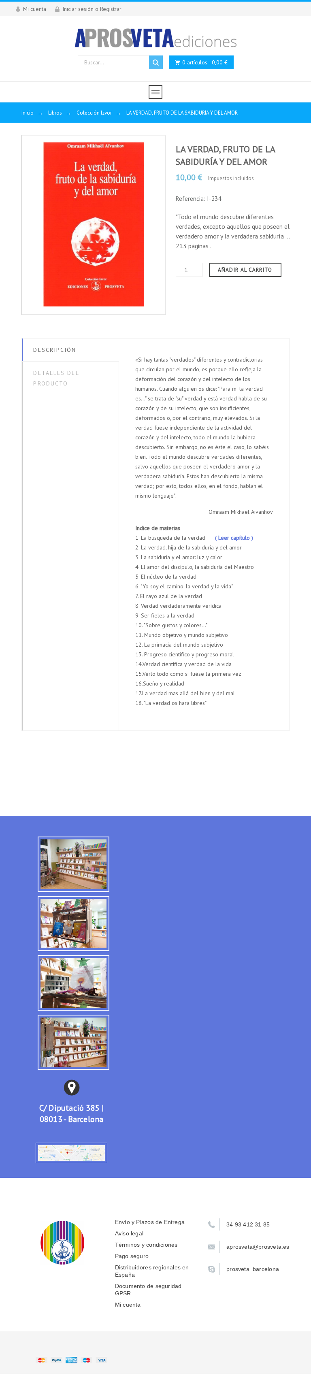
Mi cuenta (128, 1304)
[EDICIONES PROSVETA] (155, 37)
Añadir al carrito (245, 269)
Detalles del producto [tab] (56, 378)
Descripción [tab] (54, 349)
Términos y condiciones (146, 1244)
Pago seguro (132, 1256)
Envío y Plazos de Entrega (150, 1222)
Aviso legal (129, 1233)
